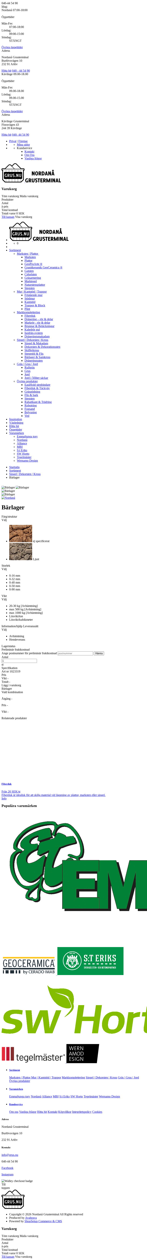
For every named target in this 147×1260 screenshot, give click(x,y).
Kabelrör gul (32, 329)
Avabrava (31, 1217)
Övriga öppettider (12, 47)
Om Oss (29, 155)
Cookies (97, 1111)
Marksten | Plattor (28, 253)
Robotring (30, 405)
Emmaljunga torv (27, 436)
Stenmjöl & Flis (33, 353)
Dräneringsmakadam (37, 336)
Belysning (30, 412)
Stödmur (29, 298)
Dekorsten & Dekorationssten (42, 346)
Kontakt (29, 151)
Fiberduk (29, 315)
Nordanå (22, 440)
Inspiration (15, 419)
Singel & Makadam (36, 343)
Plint (27, 308)
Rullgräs (29, 367)
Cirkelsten (30, 274)
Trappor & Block (34, 305)
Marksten (30, 257)
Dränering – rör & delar (38, 319)
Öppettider (15, 429)
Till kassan (8, 216)
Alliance (22, 443)
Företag (23, 141)
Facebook (7, 1168)
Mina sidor (23, 144)
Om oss (13, 1111)
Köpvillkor (64, 1111)
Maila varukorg (29, 196)
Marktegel (30, 281)
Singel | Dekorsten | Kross (32, 339)
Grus (27, 371)
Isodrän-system (33, 333)
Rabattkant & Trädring (38, 402)
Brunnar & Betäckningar (39, 326)
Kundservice (16, 1104)
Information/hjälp (12, 626)
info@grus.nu (10, 1155)
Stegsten (29, 288)
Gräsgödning (32, 391)
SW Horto (23, 453)
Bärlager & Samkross (37, 357)
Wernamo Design (27, 460)
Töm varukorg (10, 196)
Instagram (7, 1174)
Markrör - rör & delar (37, 322)
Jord (27, 374)
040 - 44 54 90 (21, 70)
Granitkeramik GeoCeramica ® (43, 267)
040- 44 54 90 (20, 134)
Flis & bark (31, 395)
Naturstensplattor (34, 284)
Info (4, 798)
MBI (20, 446)
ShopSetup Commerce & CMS (43, 1221)
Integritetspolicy (81, 1111)
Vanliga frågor (33, 158)
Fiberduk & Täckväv (37, 388)
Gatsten (29, 271)
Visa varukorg (23, 216)
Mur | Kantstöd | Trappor (32, 291)
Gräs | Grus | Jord (27, 364)
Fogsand (29, 408)
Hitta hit (6, 70)
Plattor (28, 260)
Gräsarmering (32, 277)
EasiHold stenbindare (37, 384)
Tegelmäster (24, 457)
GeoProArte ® (33, 264)
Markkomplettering (28, 312)
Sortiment (15, 250)
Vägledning (16, 422)
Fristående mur (33, 295)
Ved (26, 415)
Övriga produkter (27, 381)
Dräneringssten (33, 360)
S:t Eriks (22, 450)
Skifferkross (31, 350)
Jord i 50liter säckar (36, 377)
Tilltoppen (6, 1186)
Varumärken (16, 433)
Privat (12, 141)
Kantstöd (29, 302)
